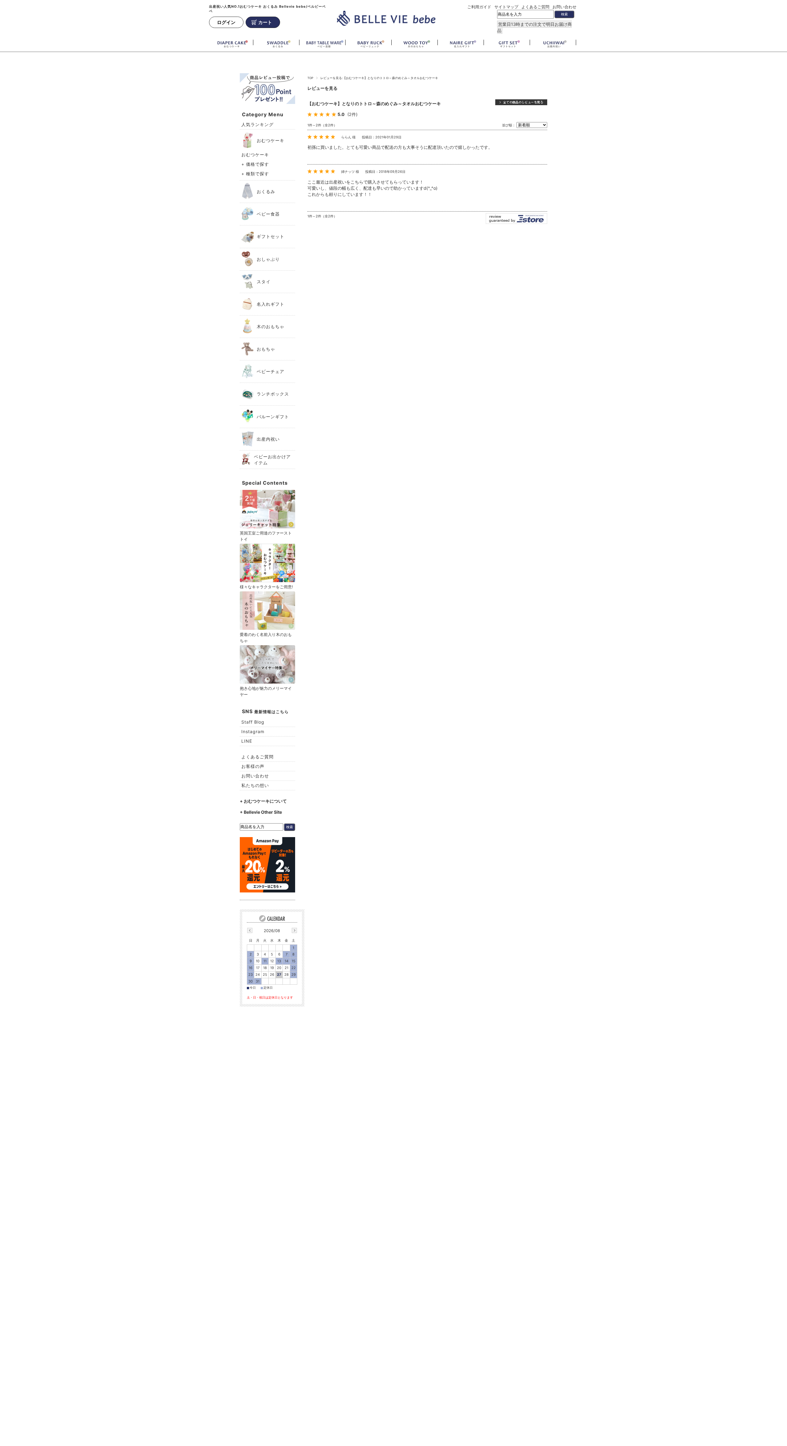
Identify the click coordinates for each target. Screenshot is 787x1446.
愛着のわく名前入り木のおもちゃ (266, 637)
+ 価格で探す (255, 164)
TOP (310, 78)
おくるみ (266, 191)
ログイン (226, 22)
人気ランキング (257, 124)
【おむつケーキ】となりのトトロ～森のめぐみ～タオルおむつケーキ (374, 103)
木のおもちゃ (270, 326)
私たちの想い (255, 785)
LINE (246, 741)
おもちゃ (266, 349)
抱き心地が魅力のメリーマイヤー (266, 691)
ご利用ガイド (479, 6)
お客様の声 (252, 766)
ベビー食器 (268, 214)
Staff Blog (252, 722)
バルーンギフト (273, 416)
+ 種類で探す (255, 173)
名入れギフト (270, 304)
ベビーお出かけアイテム (272, 459)
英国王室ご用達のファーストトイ (266, 536)
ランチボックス (273, 393)
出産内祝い (268, 439)
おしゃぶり (268, 259)
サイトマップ (506, 6)
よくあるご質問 (535, 6)
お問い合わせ (564, 6)
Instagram (252, 731)
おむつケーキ (270, 140)
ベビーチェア (270, 371)
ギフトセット (270, 236)
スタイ (264, 281)
